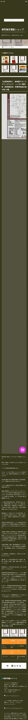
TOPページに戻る (8, 47)
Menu (26, 1)
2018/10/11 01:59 (18, 708)
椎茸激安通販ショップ (13, 29)
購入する (15, 665)
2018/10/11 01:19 (15, 695)
